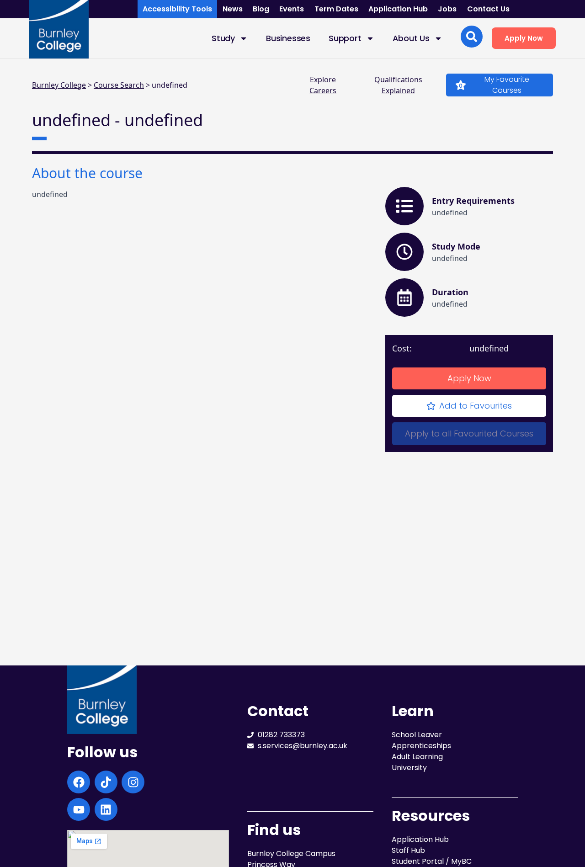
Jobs (447, 9)
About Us (411, 38)
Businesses (288, 38)
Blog (261, 9)
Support (345, 38)
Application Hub (398, 9)
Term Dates (336, 9)
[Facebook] (78, 782)
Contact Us (488, 9)
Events (291, 9)
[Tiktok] (106, 782)
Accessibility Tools (177, 9)
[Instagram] (133, 782)
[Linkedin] (106, 809)
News (233, 9)
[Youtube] (78, 809)
